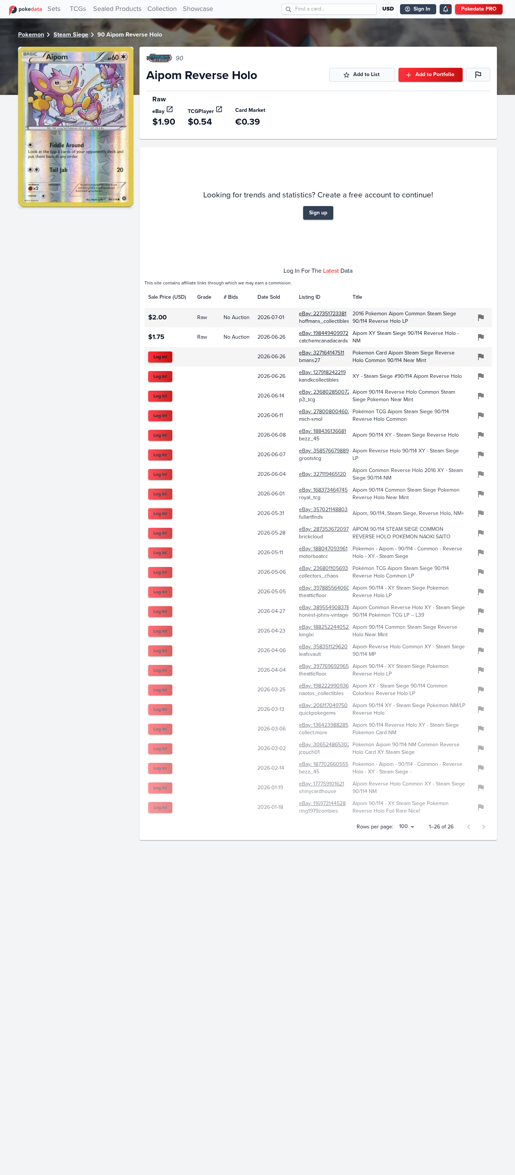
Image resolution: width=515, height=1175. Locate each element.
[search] (288, 9)
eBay (158, 111)
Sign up (318, 213)
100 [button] (403, 826)
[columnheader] (168, 297)
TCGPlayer (201, 111)
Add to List (366, 74)
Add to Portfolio (434, 74)
